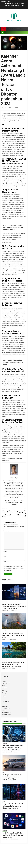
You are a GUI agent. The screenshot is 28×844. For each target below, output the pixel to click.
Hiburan (4, 695)
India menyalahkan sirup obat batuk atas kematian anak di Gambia (7, 513)
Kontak (4, 697)
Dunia (3, 685)
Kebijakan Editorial (9, 5)
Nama (5, 551)
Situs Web (6, 561)
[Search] (26, 32)
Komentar (6, 531)
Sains (4, 801)
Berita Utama (4, 660)
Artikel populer (5, 683)
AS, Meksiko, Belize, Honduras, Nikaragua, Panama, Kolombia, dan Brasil (14, 378)
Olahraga (4, 693)
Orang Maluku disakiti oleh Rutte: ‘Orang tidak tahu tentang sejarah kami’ (20, 513)
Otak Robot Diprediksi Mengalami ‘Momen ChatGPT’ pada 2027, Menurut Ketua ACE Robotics (13, 748)
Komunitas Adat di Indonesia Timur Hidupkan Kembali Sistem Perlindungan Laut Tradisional (13, 664)
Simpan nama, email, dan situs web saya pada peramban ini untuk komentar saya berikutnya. (13, 568)
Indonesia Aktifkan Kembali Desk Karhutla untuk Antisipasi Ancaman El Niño (13, 635)
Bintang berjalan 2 (16, 451)
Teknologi (4, 691)
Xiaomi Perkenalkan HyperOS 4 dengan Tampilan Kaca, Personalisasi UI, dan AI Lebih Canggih (14, 606)
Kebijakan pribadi (19, 5)
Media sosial (13, 449)
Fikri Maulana (14, 610)
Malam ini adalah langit (7, 453)
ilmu (3, 689)
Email (5, 556)
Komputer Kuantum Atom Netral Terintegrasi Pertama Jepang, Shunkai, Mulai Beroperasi (13, 806)
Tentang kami (8, 3)
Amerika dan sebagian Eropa (13, 257)
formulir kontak (16, 3)
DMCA (22, 3)
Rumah (4, 681)
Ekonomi (4, 687)
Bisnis (4, 772)
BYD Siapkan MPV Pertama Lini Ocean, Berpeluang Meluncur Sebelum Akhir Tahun (12, 777)
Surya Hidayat (5, 107)
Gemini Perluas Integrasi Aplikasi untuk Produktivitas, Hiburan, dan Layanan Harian (13, 835)
